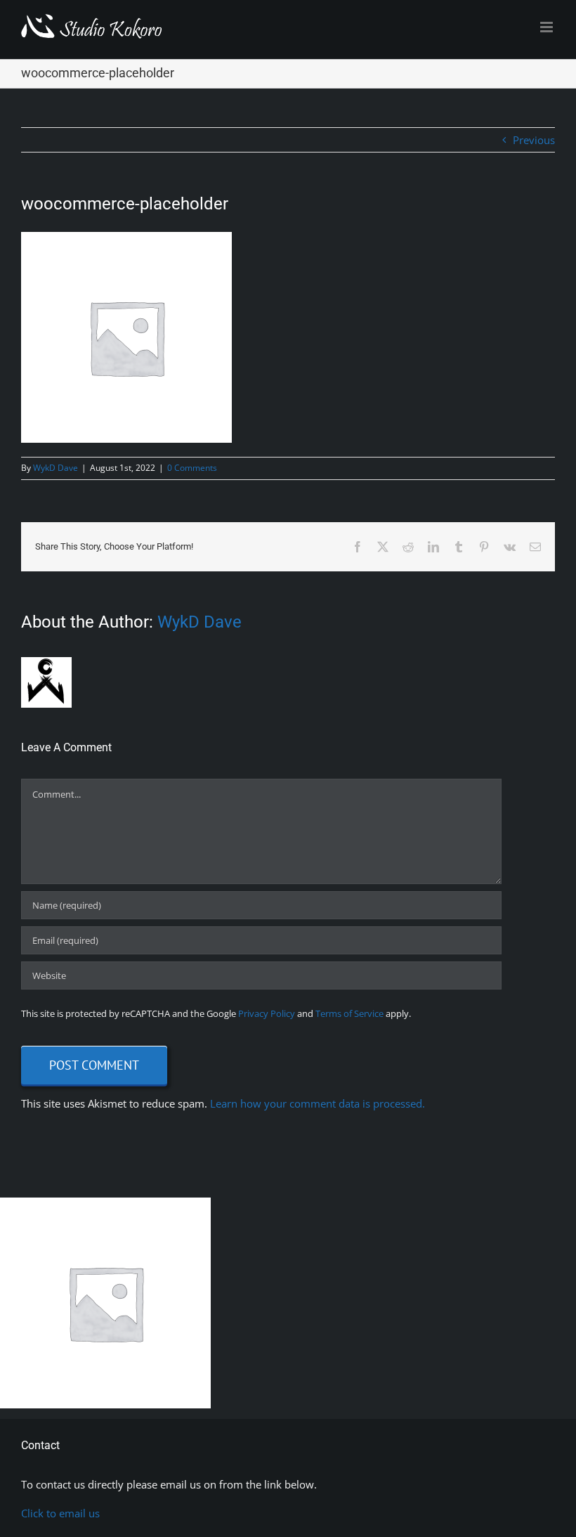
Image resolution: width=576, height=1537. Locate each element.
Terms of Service (349, 1013)
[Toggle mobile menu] (547, 27)
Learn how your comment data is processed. (317, 1103)
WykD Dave (55, 468)
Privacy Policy (266, 1013)
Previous (534, 140)
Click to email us (60, 1513)
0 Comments (192, 468)
